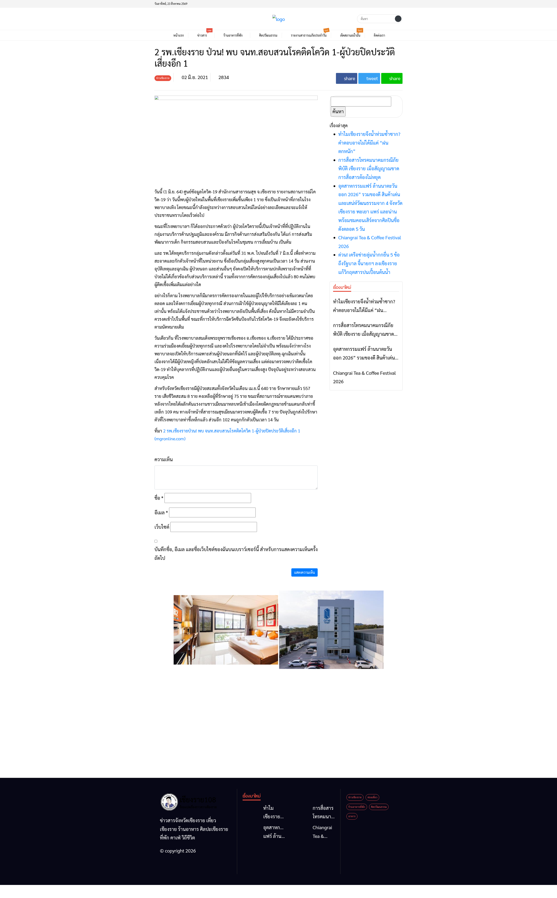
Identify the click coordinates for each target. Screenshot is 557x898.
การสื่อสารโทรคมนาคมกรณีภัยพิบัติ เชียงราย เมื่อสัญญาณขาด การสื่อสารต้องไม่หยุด (368, 168)
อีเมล (161, 512)
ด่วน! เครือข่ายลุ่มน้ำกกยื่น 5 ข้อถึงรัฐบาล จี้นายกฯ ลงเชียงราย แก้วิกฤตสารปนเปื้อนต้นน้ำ (369, 263)
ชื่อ (158, 498)
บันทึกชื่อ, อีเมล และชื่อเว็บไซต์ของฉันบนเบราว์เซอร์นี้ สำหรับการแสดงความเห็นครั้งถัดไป (236, 553)
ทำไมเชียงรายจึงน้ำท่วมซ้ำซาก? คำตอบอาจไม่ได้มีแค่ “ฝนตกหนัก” (369, 142)
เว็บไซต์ (161, 527)
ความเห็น (163, 459)
